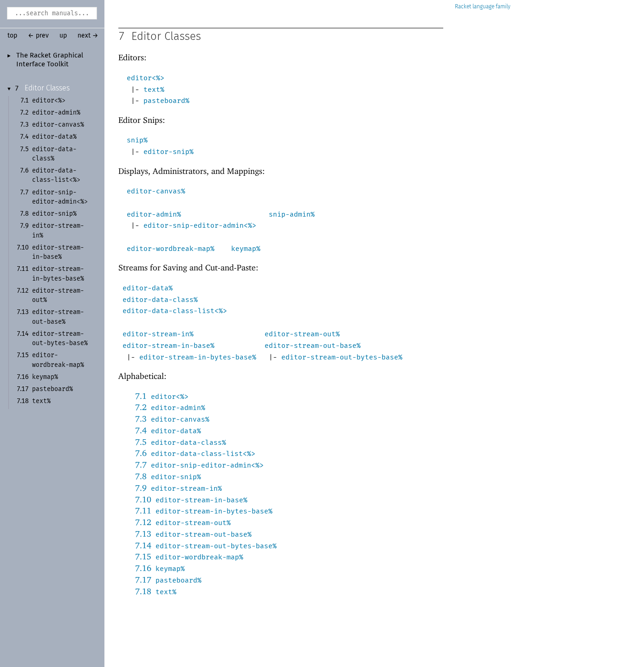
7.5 (180, 442)
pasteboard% (166, 100)
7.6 (195, 453)
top (12, 35)
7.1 (161, 396)
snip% (137, 140)
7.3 (172, 418)
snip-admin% (292, 214)
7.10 (191, 499)
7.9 (178, 488)
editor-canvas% (156, 191)
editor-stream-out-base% (313, 345)
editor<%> (145, 78)
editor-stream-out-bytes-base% (341, 357)
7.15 (189, 556)
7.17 (168, 579)
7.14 (206, 545)
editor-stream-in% (158, 334)
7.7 (199, 464)
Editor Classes (47, 88)
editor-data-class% (160, 299)
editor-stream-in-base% (168, 345)
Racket (463, 7)
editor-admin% (154, 214)
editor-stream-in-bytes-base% (197, 357)
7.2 (170, 407)
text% (153, 89)
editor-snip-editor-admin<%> (199, 225)
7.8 (168, 476)
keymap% (245, 248)
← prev (38, 35)
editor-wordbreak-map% (170, 248)
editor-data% (148, 288)
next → (88, 35)
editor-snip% (168, 152)
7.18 (155, 591)
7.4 (168, 430)
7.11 (203, 510)
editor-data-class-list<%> (175, 311)
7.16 (160, 568)
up (63, 35)
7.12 (183, 522)
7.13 (193, 534)
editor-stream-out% (302, 334)
